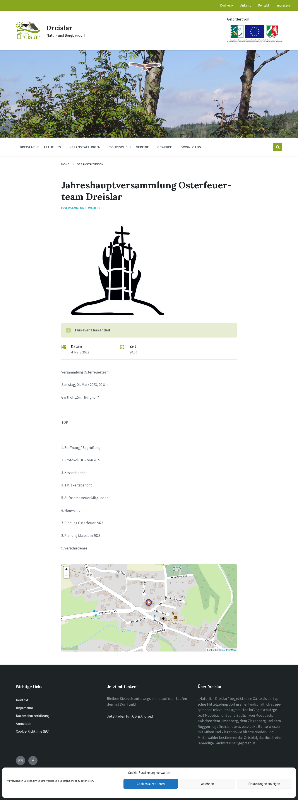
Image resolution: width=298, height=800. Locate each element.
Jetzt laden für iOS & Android (130, 716)
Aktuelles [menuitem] (52, 147)
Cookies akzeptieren (151, 784)
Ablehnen (207, 784)
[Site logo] (28, 37)
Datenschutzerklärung (33, 715)
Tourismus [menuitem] (118, 147)
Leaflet (210, 650)
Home (65, 164)
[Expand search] (277, 147)
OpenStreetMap (227, 650)
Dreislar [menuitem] (27, 147)
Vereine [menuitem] (142, 147)
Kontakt (22, 700)
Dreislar (59, 28)
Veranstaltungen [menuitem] (85, 147)
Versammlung (75, 208)
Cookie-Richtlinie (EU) (32, 731)
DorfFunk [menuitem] (226, 5)
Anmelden (23, 723)
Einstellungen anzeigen (264, 784)
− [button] (66, 575)
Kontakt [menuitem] (263, 5)
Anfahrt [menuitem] (245, 5)
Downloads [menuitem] (191, 147)
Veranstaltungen (90, 164)
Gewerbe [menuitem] (164, 147)
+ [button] (66, 569)
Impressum (24, 708)
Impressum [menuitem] (283, 5)
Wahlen (94, 208)
